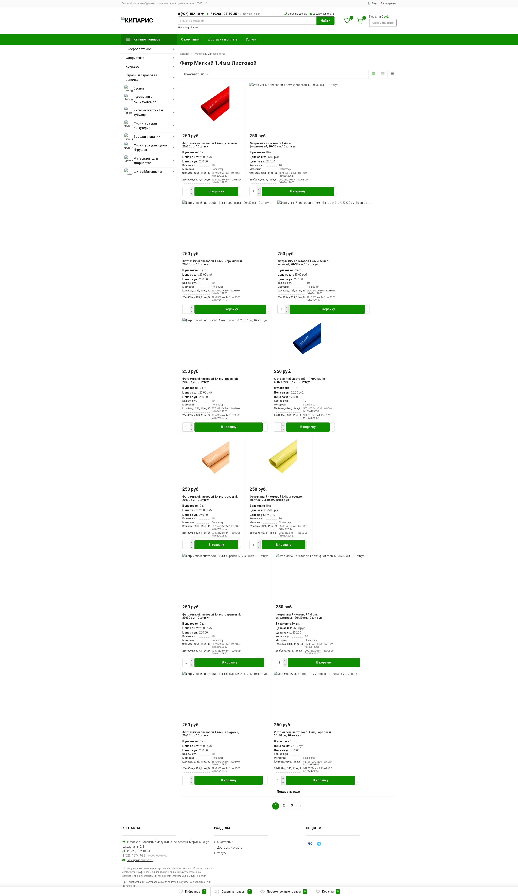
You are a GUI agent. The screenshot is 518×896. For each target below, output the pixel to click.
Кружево (132, 66)
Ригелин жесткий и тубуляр (148, 112)
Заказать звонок (297, 13)
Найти (325, 20)
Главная (184, 53)
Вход (374, 3)
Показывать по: (194, 74)
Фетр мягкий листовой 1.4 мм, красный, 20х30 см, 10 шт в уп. (209, 145)
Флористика (134, 58)
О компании (190, 39)
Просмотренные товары (286, 891)
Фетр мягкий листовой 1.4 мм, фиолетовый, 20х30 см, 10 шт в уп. (272, 145)
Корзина (330, 891)
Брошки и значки (147, 137)
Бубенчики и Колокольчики (145, 99)
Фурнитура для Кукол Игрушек (150, 147)
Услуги (251, 39)
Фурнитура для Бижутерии (145, 126)
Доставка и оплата (223, 39)
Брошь (194, 27)
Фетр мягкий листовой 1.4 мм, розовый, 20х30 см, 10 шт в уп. (210, 498)
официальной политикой (153, 872)
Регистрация (389, 3)
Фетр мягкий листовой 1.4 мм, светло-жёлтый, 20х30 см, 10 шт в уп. (276, 498)
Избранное (195, 891)
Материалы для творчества (146, 161)
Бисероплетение (138, 49)
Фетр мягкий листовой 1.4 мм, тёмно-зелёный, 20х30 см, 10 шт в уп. (303, 262)
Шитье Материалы (148, 172)
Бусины (139, 88)
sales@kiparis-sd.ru (323, 13)
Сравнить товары (236, 891)
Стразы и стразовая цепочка (141, 77)
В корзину (216, 191)
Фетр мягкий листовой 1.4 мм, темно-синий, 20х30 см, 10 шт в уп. (300, 380)
